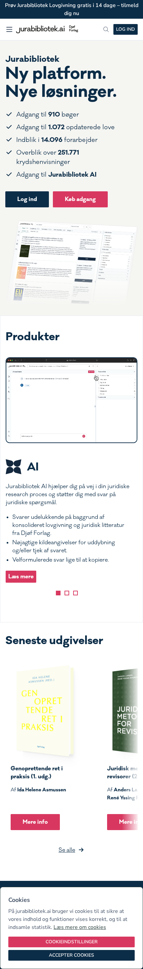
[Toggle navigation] (9, 29)
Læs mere (21, 576)
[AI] (58, 593)
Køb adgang (80, 199)
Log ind (125, 29)
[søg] (106, 29)
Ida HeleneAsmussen (41, 789)
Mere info (35, 822)
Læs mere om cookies (80, 927)
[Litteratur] (75, 593)
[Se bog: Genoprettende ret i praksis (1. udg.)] (42, 711)
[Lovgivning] (67, 593)
